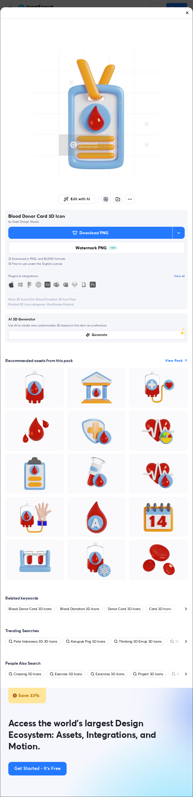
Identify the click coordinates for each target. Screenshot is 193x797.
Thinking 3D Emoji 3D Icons (140, 641)
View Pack (174, 360)
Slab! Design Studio (25, 221)
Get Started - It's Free (37, 768)
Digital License (52, 264)
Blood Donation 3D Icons (79, 609)
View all (179, 276)
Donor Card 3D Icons (124, 609)
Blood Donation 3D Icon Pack (56, 299)
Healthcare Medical (60, 304)
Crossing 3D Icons (27, 674)
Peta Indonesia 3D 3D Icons (35, 641)
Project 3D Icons (150, 674)
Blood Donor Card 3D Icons (30, 609)
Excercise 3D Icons (109, 674)
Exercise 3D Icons (68, 674)
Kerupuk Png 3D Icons (88, 641)
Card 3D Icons (160, 609)
